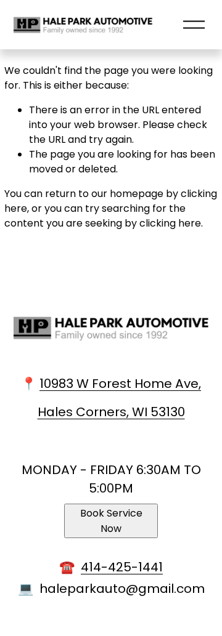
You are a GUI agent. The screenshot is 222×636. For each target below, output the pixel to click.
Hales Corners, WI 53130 (111, 412)
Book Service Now (111, 521)
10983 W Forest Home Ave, (120, 383)
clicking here (170, 223)
